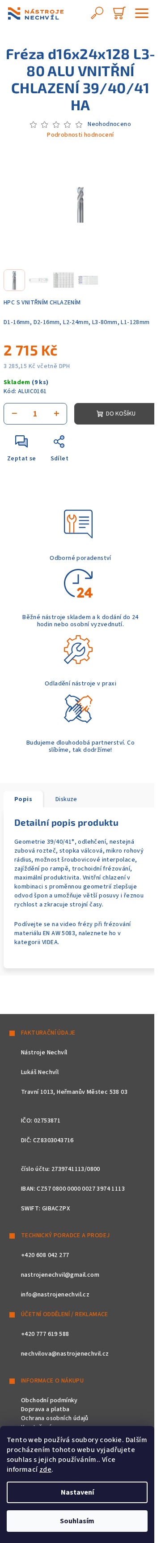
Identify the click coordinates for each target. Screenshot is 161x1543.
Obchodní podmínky (49, 1400)
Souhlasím (77, 1521)
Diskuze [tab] (66, 799)
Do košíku (121, 413)
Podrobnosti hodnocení (80, 135)
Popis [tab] (23, 799)
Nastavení (77, 1492)
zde (45, 1469)
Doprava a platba (45, 1409)
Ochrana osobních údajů (55, 1418)
